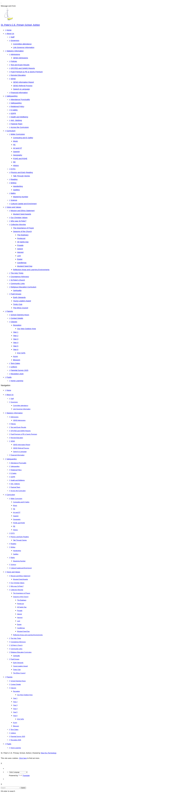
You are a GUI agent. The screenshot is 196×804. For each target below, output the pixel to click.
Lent (19, 256)
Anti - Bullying (16, 120)
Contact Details (17, 318)
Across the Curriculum (20, 127)
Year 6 (15, 349)
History (16, 165)
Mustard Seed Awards (22, 214)
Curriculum (11, 131)
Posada (20, 245)
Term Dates (15, 363)
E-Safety (14, 110)
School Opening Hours (20, 315)
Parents (10, 311)
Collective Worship (18, 225)
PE (14, 145)
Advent (20, 249)
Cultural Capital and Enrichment (24, 204)
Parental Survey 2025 (19, 370)
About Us (10, 34)
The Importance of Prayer (23, 228)
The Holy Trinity (17, 273)
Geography (17, 155)
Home (9, 30)
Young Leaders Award (22, 301)
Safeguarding (12, 96)
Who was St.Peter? (18, 221)
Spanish (16, 152)
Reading (14, 179)
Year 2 (15, 336)
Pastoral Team (16, 124)
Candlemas (21, 263)
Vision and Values (14, 207)
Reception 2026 (17, 374)
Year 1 (15, 332)
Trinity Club (17, 304)
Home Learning (17, 381)
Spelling (16, 190)
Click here (23, 758)
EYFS (13, 169)
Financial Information (19, 93)
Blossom (16, 360)
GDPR (13, 113)
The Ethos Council (20, 308)
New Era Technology (48, 753)
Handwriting (18, 186)
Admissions (15, 54)
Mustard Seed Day (24, 266)
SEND (13, 79)
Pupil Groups (16, 294)
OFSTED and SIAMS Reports (23, 68)
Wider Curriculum (18, 134)
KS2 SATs (21, 353)
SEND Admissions (20, 58)
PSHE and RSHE (20, 159)
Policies (14, 61)
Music (15, 141)
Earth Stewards (19, 297)
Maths (13, 193)
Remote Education (18, 75)
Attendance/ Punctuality (20, 100)
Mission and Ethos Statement (23, 211)
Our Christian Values (19, 218)
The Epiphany (22, 235)
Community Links (18, 284)
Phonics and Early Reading (22, 172)
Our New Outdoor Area (26, 329)
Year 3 (15, 339)
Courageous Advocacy (20, 277)
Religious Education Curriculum (23, 287)
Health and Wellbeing (19, 117)
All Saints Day (23, 242)
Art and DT (17, 148)
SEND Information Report (23, 82)
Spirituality (17, 290)
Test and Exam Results (20, 65)
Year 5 (15, 346)
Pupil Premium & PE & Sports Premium (27, 72)
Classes (14, 322)
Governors (15, 41)
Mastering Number (20, 197)
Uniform (14, 367)
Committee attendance (22, 44)
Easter (19, 259)
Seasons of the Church (22, 231)
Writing (13, 183)
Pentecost (21, 238)
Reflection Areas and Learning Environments (31, 270)
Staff (12, 37)
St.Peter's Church (18, 280)
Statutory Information (15, 51)
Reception (17, 325)
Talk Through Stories (21, 176)
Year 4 (15, 343)
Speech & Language (21, 89)
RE (14, 162)
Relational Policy (17, 106)
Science (14, 200)
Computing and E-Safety (23, 138)
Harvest (20, 252)
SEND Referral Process (22, 86)
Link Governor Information (23, 47)
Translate (26, 776)
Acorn (15, 356)
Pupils (9, 377)
